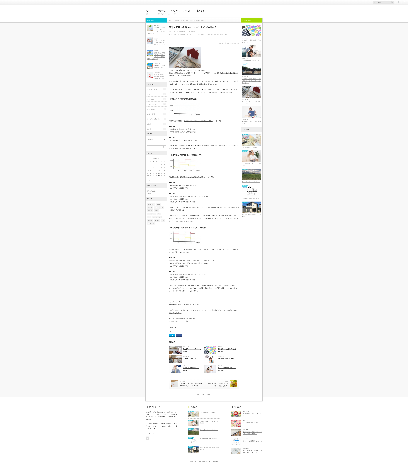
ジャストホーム (182, 31)
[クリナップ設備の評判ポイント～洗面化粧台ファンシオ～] (236, 451)
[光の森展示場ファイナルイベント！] (236, 414)
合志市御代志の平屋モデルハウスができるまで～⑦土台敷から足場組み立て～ (251, 81)
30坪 (149, 217)
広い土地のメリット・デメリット (251, 182)
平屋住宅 (149, 193)
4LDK (156, 207)
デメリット (191, 34)
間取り (158, 204)
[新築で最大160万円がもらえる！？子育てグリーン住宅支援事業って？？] (150, 28)
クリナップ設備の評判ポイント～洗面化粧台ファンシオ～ (252, 451)
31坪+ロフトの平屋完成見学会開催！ (160, 67)
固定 (209, 34)
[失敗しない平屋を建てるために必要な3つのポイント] (150, 75)
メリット (197, 34)
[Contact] (405, 2)
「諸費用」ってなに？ (189, 358)
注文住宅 (150, 220)
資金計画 (193, 31)
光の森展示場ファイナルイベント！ (252, 414)
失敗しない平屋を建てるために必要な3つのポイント (159, 76)
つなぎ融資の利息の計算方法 (249, 147)
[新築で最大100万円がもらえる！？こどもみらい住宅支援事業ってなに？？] (150, 53)
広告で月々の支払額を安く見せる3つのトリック (227, 350)
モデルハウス (151, 223)
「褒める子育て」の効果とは (250, 60)
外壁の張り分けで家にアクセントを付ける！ (251, 215)
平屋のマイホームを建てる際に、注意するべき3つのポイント (156, 43)
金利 (221, 34)
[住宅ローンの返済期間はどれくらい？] (236, 441)
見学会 (156, 210)
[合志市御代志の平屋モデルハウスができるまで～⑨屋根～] (236, 432)
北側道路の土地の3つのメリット (250, 198)
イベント (150, 207)
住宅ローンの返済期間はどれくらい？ (252, 442)
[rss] (398, 2)
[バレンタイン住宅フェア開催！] (236, 423)
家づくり (157, 220)
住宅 (163, 220)
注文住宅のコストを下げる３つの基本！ (192, 350)
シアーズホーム (175, 34)
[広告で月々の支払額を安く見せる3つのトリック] (251, 30)
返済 (218, 34)
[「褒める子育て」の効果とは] (251, 51)
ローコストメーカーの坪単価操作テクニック (251, 102)
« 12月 (148, 180)
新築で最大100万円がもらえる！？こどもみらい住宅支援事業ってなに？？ (156, 56)
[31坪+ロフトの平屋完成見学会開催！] (150, 66)
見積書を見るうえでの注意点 (226, 358)
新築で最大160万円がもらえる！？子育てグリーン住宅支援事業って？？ (156, 30)
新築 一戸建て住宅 (151, 191)
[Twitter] (172, 335)
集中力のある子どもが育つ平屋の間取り (251, 123)
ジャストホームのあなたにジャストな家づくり (177, 10)
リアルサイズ (151, 204)
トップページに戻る (205, 394)
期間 (215, 34)
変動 (212, 34)
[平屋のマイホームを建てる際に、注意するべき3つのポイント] (150, 41)
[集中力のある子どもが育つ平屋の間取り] (251, 112)
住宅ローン (204, 34)
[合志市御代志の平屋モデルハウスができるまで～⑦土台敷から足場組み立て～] (251, 69)
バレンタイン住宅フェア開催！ (252, 422)
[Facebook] (179, 335)
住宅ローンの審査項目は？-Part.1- (191, 369)
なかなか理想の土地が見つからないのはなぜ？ (227, 369)
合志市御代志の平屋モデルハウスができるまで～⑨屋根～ (252, 433)
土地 (159, 213)
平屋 (162, 207)
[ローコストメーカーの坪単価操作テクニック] (251, 92)
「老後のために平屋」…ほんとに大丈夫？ (251, 164)
